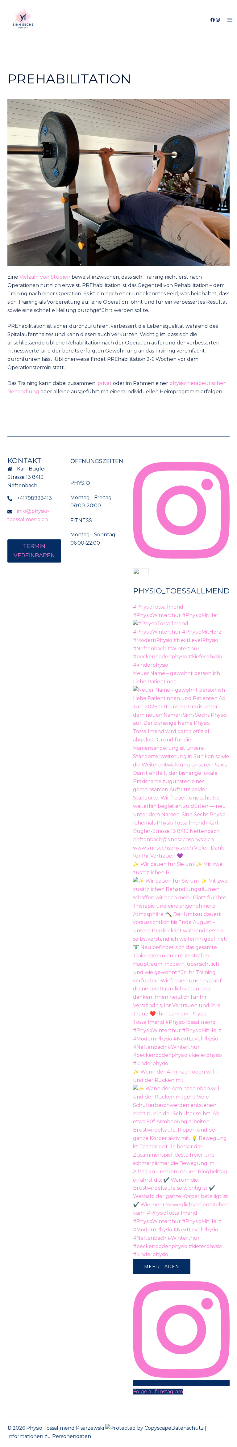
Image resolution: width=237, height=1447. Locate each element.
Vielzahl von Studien (44, 277)
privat (105, 383)
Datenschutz (187, 1428)
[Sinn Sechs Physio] (23, 20)
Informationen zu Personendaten (49, 1436)
